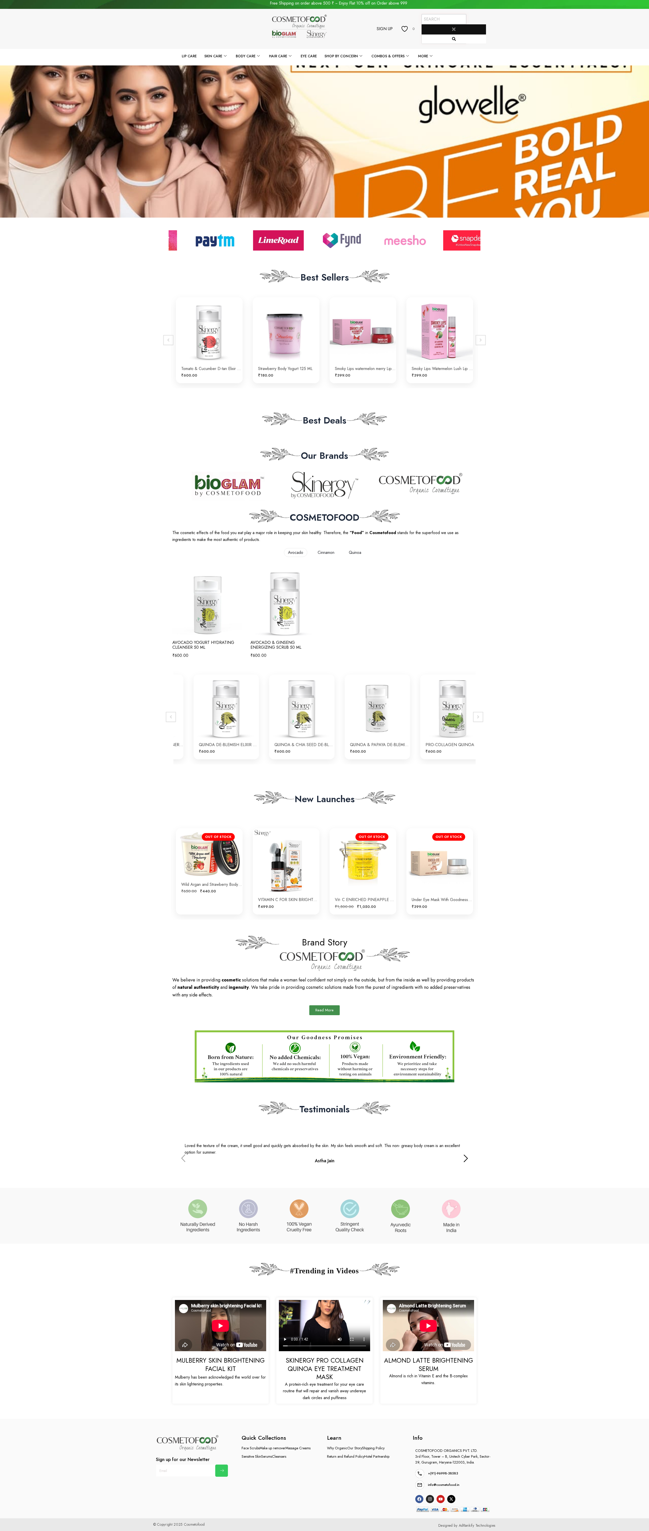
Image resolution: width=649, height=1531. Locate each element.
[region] (324, 141)
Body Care (246, 56)
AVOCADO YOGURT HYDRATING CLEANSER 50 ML (203, 645)
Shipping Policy (373, 1448)
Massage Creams (298, 1448)
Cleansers (279, 1456)
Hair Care (278, 56)
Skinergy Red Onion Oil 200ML (439, 368)
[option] (209, 340)
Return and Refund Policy (345, 1456)
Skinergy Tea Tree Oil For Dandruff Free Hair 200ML (365, 368)
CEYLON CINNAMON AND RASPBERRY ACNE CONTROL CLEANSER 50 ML (214, 744)
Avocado (295, 552)
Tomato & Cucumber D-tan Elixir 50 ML (288, 899)
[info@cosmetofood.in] (419, 1485)
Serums (266, 1456)
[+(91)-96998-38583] (419, 1473)
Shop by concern (341, 56)
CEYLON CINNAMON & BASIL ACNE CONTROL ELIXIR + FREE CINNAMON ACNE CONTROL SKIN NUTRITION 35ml (289, 744)
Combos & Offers (388, 56)
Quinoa (355, 552)
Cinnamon (326, 552)
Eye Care (309, 56)
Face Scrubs (251, 1448)
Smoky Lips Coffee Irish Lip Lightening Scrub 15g (288, 368)
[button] (466, 1159)
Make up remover (272, 1448)
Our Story (354, 1448)
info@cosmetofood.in (443, 1484)
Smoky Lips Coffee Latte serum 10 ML (211, 368)
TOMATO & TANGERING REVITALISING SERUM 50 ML (211, 899)
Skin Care (213, 56)
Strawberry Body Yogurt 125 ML (362, 899)
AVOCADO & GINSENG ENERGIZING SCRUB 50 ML (275, 645)
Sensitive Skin (251, 1456)
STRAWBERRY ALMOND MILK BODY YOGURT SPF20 (442, 899)
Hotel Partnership (376, 1456)
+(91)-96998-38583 (443, 1473)
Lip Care (189, 56)
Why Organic (337, 1448)
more (423, 56)
